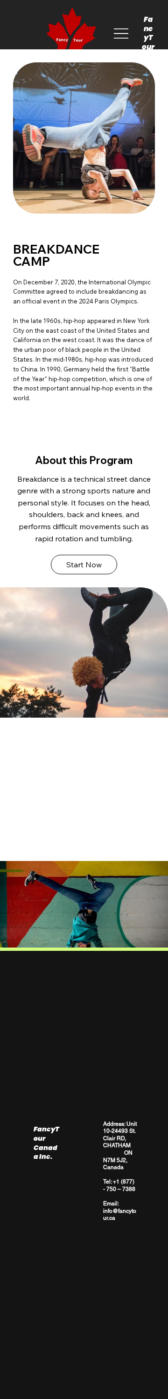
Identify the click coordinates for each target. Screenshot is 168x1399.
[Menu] (121, 33)
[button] (84, 564)
